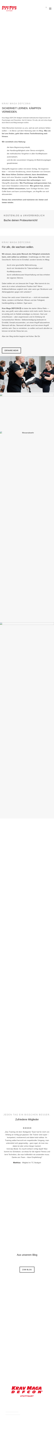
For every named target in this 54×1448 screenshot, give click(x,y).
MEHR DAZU (27, 966)
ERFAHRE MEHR (11, 350)
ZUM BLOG (27, 1270)
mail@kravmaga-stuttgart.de (16, 1417)
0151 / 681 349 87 (43, 2)
